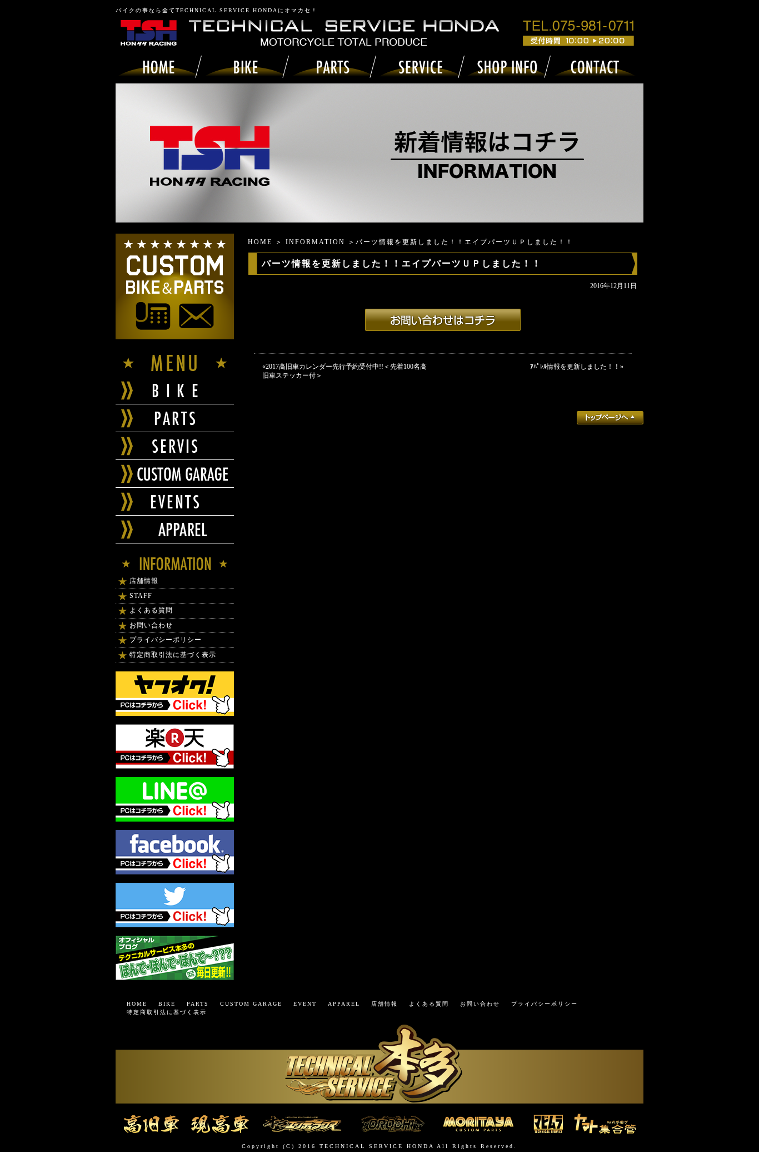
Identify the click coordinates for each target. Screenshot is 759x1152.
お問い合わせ (151, 625)
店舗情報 (143, 581)
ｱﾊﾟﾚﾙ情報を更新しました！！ (575, 366)
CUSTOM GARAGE (251, 1004)
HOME (260, 242)
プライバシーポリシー (165, 640)
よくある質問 (151, 610)
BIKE (167, 1004)
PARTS (198, 1004)
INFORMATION (315, 242)
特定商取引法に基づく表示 (172, 655)
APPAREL (344, 1004)
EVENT (305, 1004)
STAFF (140, 596)
